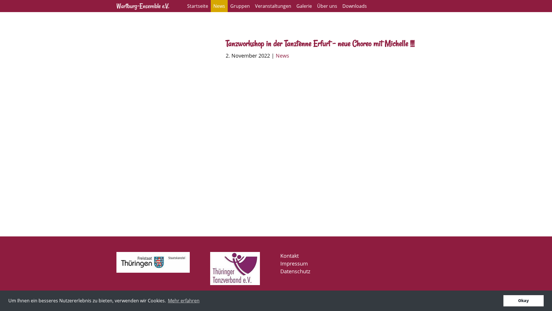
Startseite (197, 6)
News (219, 6)
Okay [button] (523, 300)
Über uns (327, 6)
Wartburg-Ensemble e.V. (142, 6)
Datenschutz (295, 271)
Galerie (304, 6)
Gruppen (240, 6)
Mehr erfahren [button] (184, 300)
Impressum (294, 263)
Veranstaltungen (273, 6)
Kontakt (289, 255)
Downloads (354, 6)
